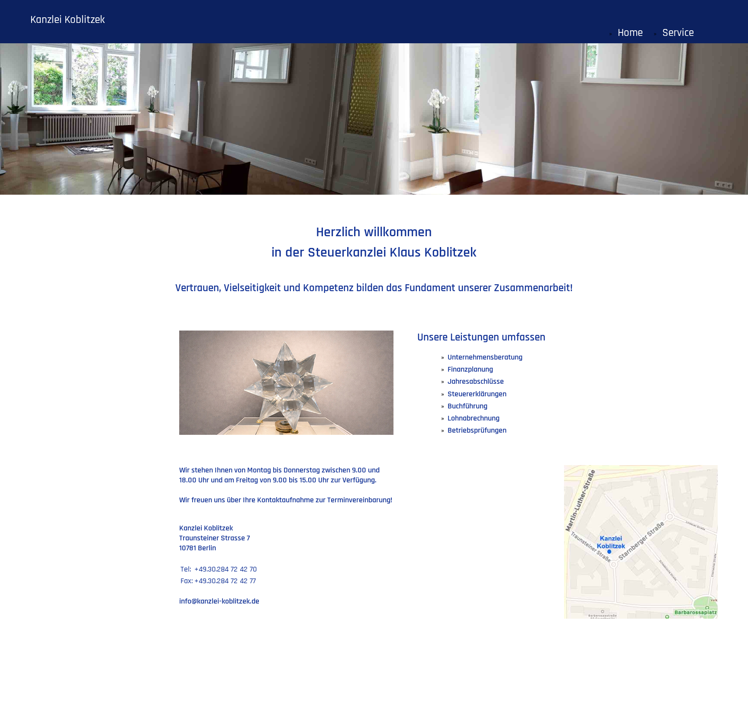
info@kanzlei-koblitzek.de (219, 601)
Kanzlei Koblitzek (67, 20)
